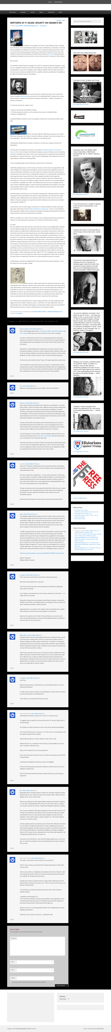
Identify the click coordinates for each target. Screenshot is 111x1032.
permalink (19, 313)
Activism (33, 12)
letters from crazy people (44, 436)
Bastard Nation (58, 2)
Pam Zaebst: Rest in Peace (81, 510)
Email (12, 969)
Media (60, 12)
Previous (58, 20)
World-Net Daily (24, 96)
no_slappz (22, 575)
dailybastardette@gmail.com (31, 25)
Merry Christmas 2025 (80, 518)
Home (50, 2)
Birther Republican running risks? (39, 209)
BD (20, 790)
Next (65, 20)
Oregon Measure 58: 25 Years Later (83, 513)
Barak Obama (38, 311)
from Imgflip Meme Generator (81, 104)
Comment (13, 938)
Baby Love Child (23, 329)
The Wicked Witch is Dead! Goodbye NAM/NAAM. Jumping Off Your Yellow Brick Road (87, 544)
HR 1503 (50, 54)
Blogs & (41, 12)
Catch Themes (100, 1028)
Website (13, 977)
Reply (12, 376)
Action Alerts (12, 12)
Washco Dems (23, 635)
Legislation (23, 12)
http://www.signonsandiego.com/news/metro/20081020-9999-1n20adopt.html (42, 553)
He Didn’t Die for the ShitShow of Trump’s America (86, 511)
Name (12, 961)
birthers (44, 311)
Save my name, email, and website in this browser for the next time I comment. (29, 982)
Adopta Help (51, 12)
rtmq (21, 514)
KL (20, 386)
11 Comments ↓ (44, 25)
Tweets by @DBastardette (80, 498)
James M (22, 403)
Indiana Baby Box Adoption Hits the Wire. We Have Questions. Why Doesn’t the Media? (86, 539)
